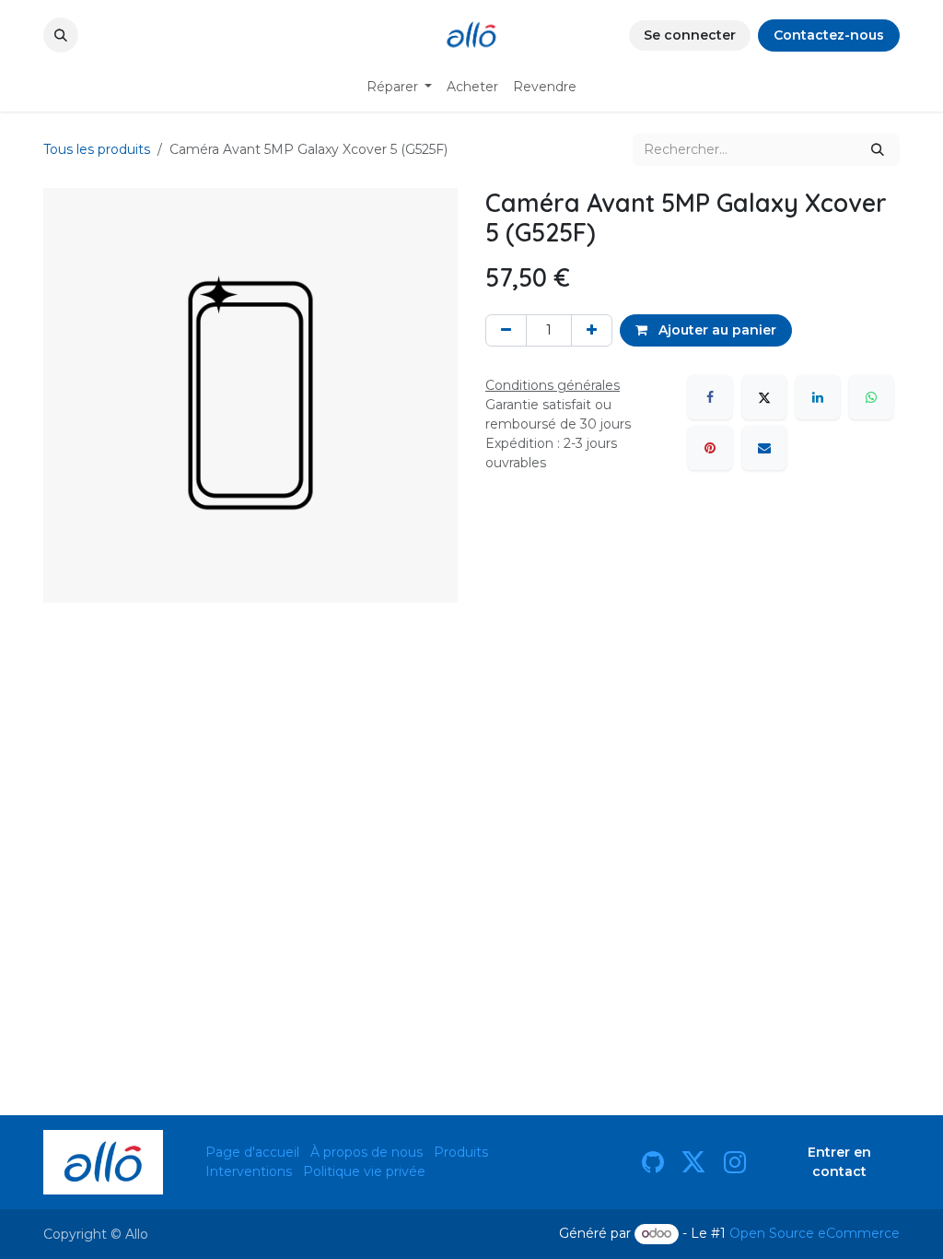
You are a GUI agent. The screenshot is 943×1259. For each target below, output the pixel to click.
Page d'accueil (252, 1152)
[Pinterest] (710, 448)
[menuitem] (399, 87)
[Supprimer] (506, 330)
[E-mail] (764, 448)
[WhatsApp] (871, 397)
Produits (461, 1152)
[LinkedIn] (818, 397)
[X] (764, 397)
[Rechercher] (878, 150)
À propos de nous (366, 1152)
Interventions (248, 1171)
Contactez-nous (829, 35)
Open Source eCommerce (814, 1233)
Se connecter (690, 35)
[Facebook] (710, 397)
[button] (60, 35)
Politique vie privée (364, 1171)
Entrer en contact (839, 1162)
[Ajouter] (591, 330)
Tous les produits (96, 149)
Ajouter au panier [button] (715, 330)
